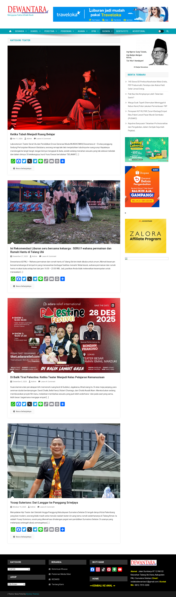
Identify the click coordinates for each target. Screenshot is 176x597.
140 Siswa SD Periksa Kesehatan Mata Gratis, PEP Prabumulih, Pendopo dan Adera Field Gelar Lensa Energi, (147, 85)
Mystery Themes (32, 594)
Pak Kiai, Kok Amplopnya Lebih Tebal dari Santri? (145, 96)
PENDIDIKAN (66, 31)
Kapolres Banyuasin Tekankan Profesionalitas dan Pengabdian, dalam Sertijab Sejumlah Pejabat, (148, 127)
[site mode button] (161, 31)
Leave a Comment (43, 139)
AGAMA (81, 31)
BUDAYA (106, 31)
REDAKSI (55, 579)
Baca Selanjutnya (23, 168)
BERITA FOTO (122, 31)
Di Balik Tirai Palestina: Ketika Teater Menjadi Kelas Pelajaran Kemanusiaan (57, 377)
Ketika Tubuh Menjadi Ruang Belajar (32, 134)
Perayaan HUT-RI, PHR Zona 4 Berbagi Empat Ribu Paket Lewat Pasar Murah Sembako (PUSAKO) (147, 114)
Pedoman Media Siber (61, 574)
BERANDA (19, 31)
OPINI (93, 31)
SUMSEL (34, 31)
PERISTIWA (49, 31)
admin (29, 139)
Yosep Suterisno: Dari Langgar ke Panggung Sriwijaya (44, 502)
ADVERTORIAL (139, 31)
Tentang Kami (58, 584)
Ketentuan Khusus (60, 569)
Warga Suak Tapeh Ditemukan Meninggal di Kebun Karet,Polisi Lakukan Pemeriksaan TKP (147, 104)
